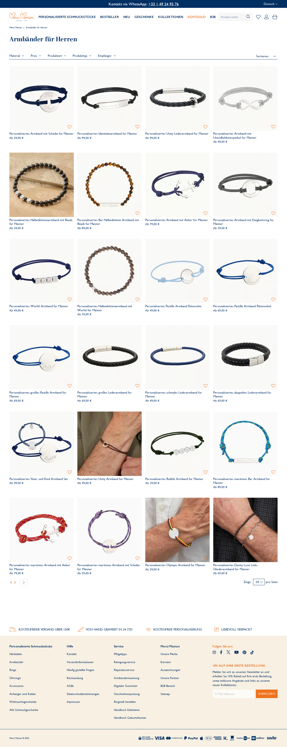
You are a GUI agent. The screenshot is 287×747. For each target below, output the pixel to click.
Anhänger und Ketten (22, 694)
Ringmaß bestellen (125, 701)
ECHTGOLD (197, 17)
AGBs (70, 686)
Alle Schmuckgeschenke (23, 710)
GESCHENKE (144, 17)
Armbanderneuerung (126, 678)
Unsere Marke (169, 654)
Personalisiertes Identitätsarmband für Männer (107, 133)
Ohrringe (15, 678)
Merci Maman (15, 27)
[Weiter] (23, 582)
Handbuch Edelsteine (126, 710)
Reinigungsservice (124, 662)
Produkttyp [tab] (80, 55)
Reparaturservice (124, 670)
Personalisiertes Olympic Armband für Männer (175, 565)
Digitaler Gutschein (125, 686)
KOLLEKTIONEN (170, 17)
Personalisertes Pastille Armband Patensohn (173, 306)
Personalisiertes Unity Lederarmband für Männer (177, 133)
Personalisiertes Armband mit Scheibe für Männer (41, 133)
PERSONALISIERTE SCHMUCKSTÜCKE (67, 17)
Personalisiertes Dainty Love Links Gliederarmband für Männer (235, 567)
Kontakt (71, 654)
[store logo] (21, 17)
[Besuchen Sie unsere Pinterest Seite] (244, 653)
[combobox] (235, 17)
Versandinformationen (80, 662)
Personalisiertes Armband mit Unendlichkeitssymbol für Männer (235, 135)
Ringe (12, 670)
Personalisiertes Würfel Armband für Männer (38, 306)
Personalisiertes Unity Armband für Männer (105, 479)
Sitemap (165, 694)
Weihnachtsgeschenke (22, 701)
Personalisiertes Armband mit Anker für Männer (176, 220)
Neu (126, 17)
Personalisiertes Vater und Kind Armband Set (38, 479)
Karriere (166, 662)
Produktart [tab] (55, 55)
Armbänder (16, 662)
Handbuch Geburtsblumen (130, 717)
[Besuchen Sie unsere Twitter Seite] (228, 653)
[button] (69, 127)
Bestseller (109, 17)
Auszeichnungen (170, 670)
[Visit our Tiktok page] (252, 653)
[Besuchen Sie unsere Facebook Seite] (221, 653)
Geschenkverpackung (127, 694)
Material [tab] (15, 55)
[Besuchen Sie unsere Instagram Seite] (214, 653)
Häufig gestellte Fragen (80, 670)
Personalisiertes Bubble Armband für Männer (174, 479)
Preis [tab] (34, 55)
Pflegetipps (120, 654)
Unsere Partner (170, 678)
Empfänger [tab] (105, 55)
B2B (213, 17)
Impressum (73, 701)
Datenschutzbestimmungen (83, 694)
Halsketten (15, 654)
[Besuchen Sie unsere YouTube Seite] (236, 653)
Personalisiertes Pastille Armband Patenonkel (242, 306)
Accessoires (16, 686)
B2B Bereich (168, 686)
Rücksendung (75, 678)
